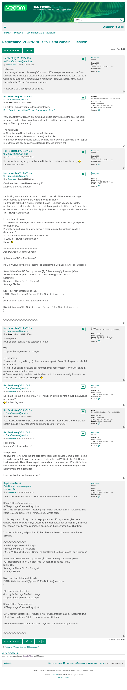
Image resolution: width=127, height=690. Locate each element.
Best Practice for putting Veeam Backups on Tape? (29, 110)
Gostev (94, 96)
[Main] (18, 7)
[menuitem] (119, 27)
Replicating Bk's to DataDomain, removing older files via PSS (17, 486)
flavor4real (95, 58)
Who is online (10, 653)
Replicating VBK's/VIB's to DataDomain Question (44, 42)
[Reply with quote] (83, 59)
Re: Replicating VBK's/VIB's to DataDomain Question (17, 98)
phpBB (55, 675)
